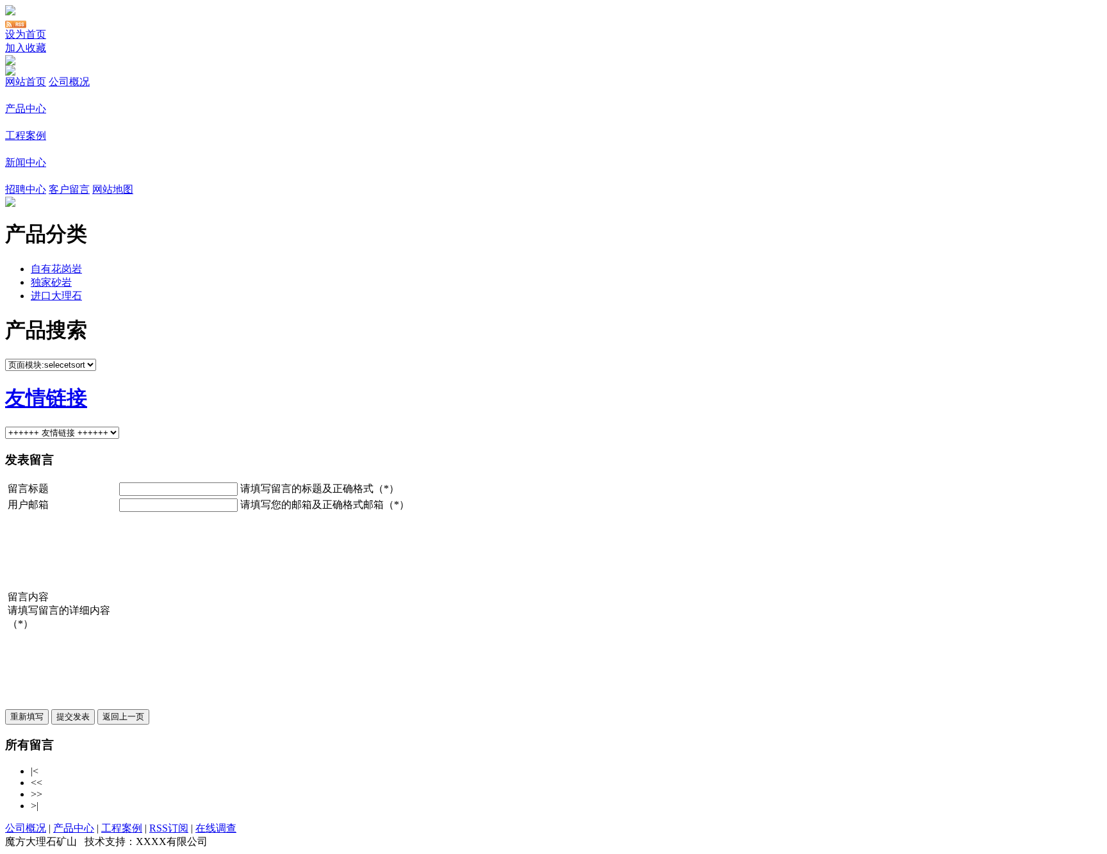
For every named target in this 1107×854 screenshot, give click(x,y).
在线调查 (215, 828)
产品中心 (25, 108)
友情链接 (46, 397)
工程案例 (25, 135)
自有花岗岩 (56, 268)
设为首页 (25, 34)
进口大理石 (56, 295)
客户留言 (69, 189)
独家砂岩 (51, 282)
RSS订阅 (168, 828)
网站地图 (112, 189)
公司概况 (69, 81)
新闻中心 (25, 162)
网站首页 (25, 81)
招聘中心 (25, 189)
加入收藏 (25, 47)
